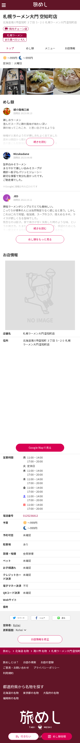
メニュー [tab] (50, 48)
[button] (40, 630)
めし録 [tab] (30, 48)
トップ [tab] (10, 48)
